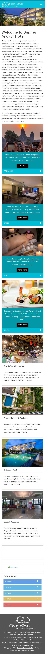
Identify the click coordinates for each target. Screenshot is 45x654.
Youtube (8, 605)
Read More (22, 166)
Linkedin (8, 593)
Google (8, 599)
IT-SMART (31, 650)
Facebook (8, 581)
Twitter (8, 587)
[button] (3, 17)
